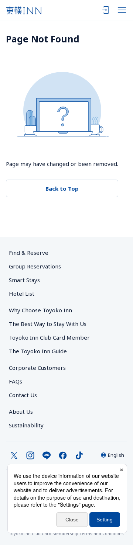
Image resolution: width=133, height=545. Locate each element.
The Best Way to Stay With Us (47, 323)
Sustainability (26, 425)
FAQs (15, 381)
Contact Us (23, 395)
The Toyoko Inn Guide (38, 351)
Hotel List (21, 293)
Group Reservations (35, 266)
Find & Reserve (28, 252)
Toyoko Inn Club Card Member (49, 337)
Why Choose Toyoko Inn (40, 310)
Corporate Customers (40, 367)
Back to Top (62, 188)
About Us (21, 411)
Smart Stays (24, 280)
